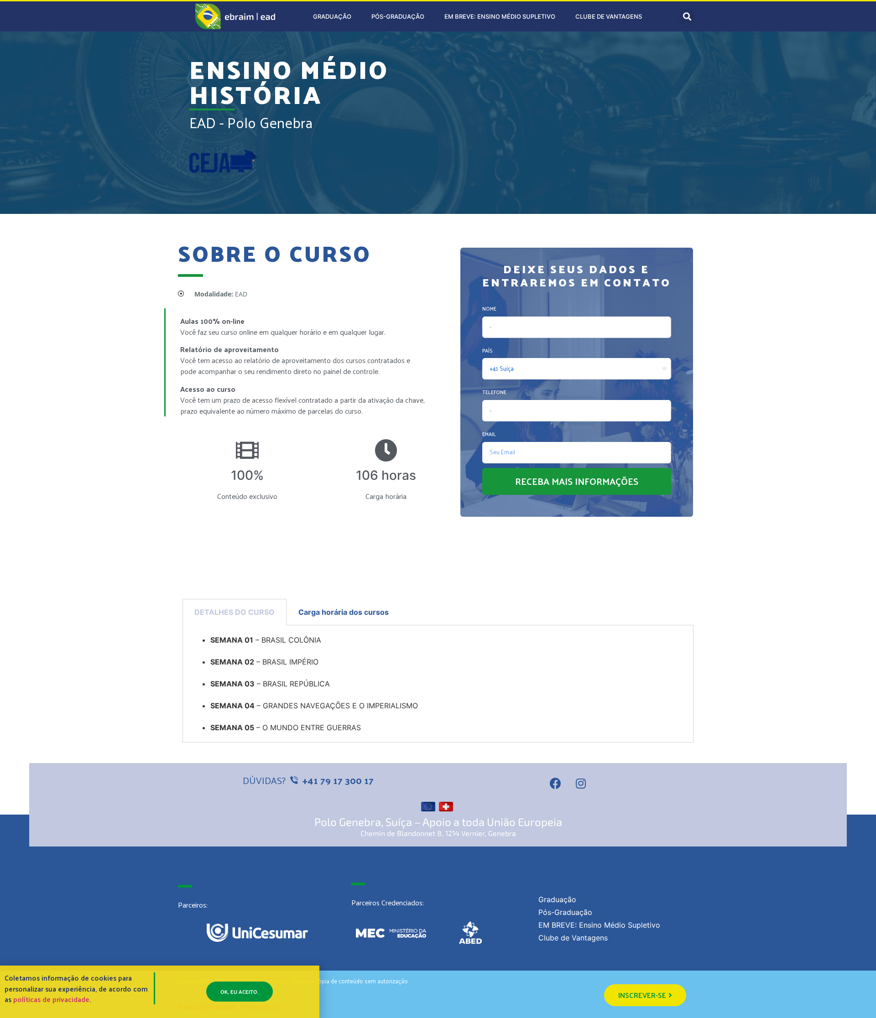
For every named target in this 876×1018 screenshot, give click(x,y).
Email (489, 433)
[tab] (234, 612)
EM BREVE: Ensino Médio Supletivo (499, 16)
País (487, 350)
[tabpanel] (438, 684)
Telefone (494, 391)
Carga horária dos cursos (343, 612)
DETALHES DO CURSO (234, 612)
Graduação (332, 16)
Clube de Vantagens (608, 16)
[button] (645, 995)
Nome (489, 308)
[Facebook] (555, 783)
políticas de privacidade (51, 999)
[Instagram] (580, 783)
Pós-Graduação (397, 16)
